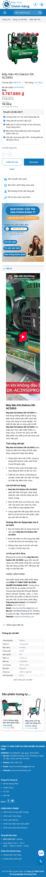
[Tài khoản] (35, 4)
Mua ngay (34, 162)
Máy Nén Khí (35, 19)
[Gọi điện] (41, 861)
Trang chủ (6, 19)
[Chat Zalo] (41, 853)
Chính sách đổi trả (14, 625)
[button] (42, 4)
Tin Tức (6, 791)
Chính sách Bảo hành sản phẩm (16, 824)
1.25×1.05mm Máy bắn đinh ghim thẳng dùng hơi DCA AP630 (11, 721)
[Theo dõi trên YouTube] (12, 801)
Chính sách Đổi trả (10, 820)
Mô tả (9, 268)
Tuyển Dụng (8, 787)
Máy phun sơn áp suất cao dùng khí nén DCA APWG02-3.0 (33, 722)
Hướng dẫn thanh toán (12, 859)
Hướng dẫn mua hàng (12, 855)
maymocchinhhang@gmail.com (25, 608)
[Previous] (2, 715)
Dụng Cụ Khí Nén (20, 19)
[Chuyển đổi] (4, 268)
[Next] (43, 715)
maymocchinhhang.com (24, 616)
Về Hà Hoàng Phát (10, 784)
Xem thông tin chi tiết (22, 680)
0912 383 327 (16, 762)
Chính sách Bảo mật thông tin (15, 828)
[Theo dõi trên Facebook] (8, 801)
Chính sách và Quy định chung (16, 812)
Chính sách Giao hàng (12, 816)
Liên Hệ (6, 795)
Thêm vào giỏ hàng (12, 163)
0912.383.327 (19, 605)
